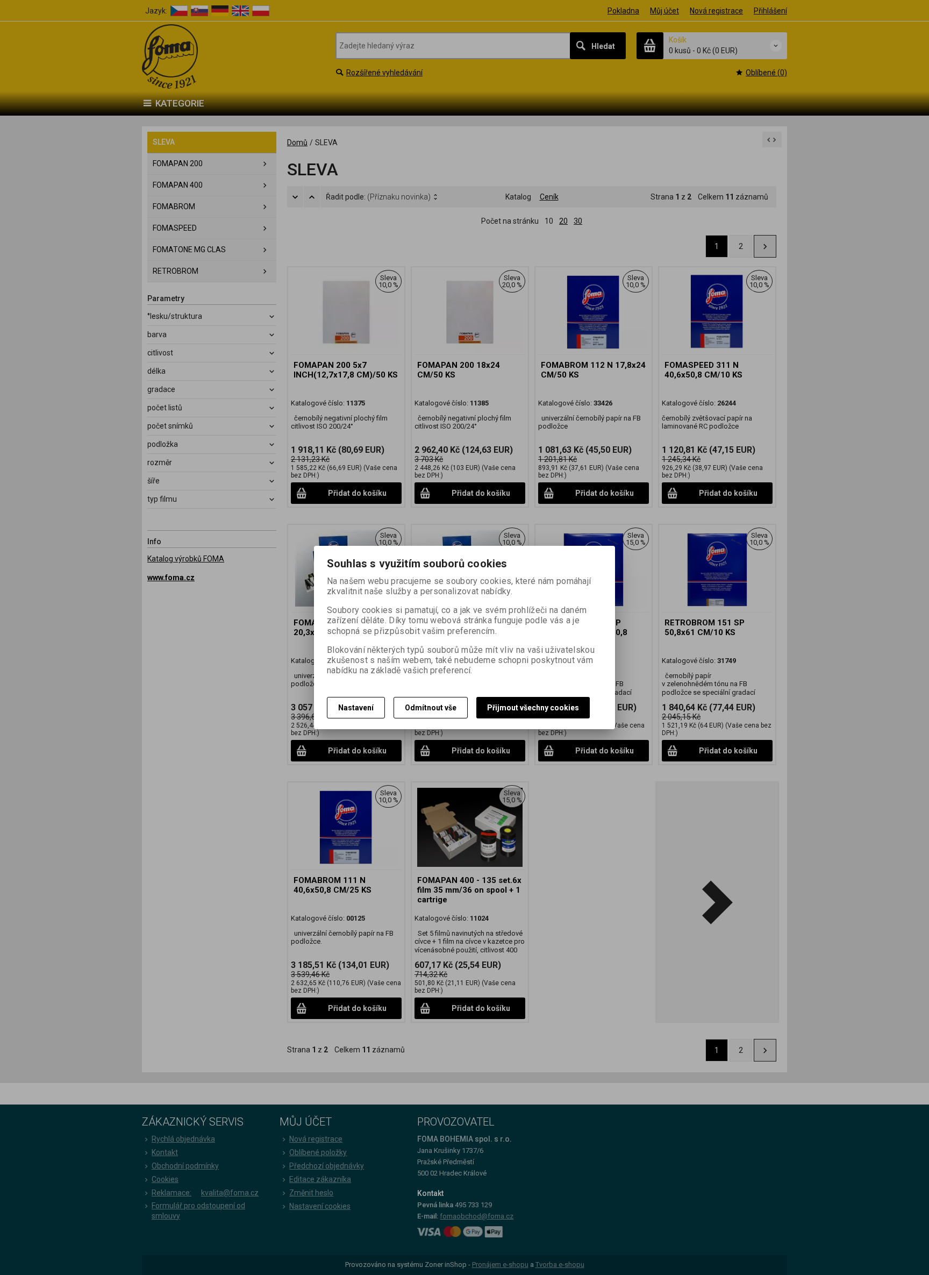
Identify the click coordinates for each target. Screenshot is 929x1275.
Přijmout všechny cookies (533, 707)
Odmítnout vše (430, 707)
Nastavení (356, 707)
